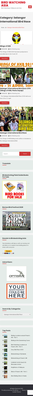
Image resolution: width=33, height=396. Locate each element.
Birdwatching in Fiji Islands (18, 354)
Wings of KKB (5, 46)
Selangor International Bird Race (13, 133)
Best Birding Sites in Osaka (19, 376)
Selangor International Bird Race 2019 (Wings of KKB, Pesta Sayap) (15, 89)
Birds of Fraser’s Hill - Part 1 (19, 371)
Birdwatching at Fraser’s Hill (19, 358)
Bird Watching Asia (13, 4)
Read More (5, 58)
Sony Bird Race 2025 (17, 349)
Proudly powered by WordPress (10, 390)
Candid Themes (16, 392)
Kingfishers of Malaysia (17, 367)
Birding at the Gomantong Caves (20, 340)
